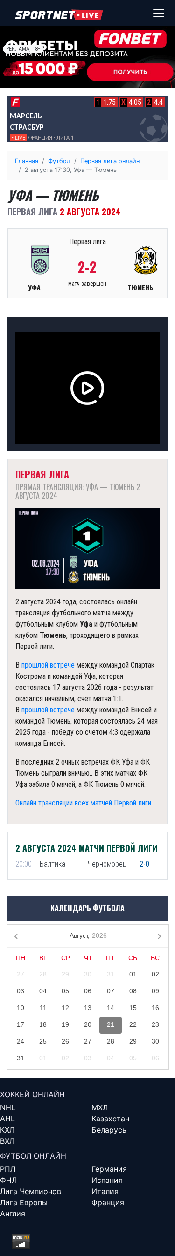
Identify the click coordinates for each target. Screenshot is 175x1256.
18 (43, 1024)
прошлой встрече (48, 665)
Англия (12, 1213)
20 (87, 1024)
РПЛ (7, 1169)
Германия (109, 1169)
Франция (107, 1202)
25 (43, 1041)
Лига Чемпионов (30, 1191)
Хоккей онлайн (32, 1094)
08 (133, 991)
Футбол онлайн (33, 1155)
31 (110, 974)
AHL (7, 1118)
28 (43, 974)
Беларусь (108, 1129)
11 (43, 1007)
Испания (107, 1180)
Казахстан (110, 1118)
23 (155, 1024)
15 (133, 1007)
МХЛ (99, 1107)
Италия (105, 1191)
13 (87, 1007)
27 (20, 974)
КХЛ (7, 1129)
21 (110, 1024)
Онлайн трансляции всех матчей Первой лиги (83, 803)
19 (65, 1024)
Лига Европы (24, 1202)
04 (43, 991)
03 (20, 991)
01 (133, 974)
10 (20, 1007)
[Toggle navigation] (158, 13)
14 (110, 1007)
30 (87, 974)
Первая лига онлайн (110, 160)
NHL (7, 1107)
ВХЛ (7, 1141)
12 (65, 1007)
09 (155, 991)
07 (110, 991)
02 (155, 974)
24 (20, 1041)
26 (65, 1041)
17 (20, 1024)
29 (65, 974)
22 (133, 1024)
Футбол (59, 160)
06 (87, 991)
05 (65, 991)
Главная (26, 160)
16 (155, 1007)
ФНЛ (8, 1180)
